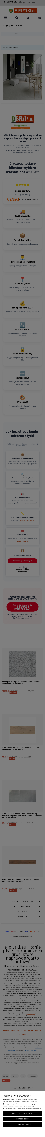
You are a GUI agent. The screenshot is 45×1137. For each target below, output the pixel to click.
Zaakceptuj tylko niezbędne (23, 1113)
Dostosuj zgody (22, 1119)
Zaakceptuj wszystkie (22, 1124)
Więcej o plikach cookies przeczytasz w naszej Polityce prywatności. (22, 1108)
